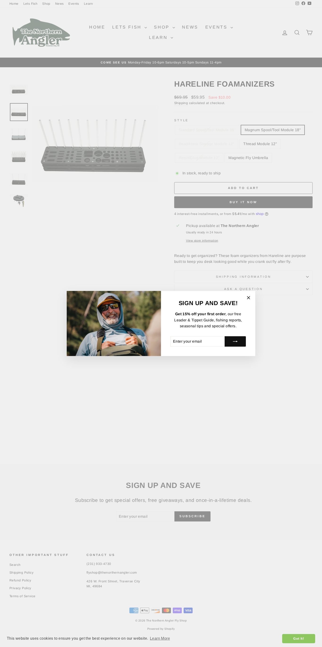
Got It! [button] (298, 638)
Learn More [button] (160, 638)
